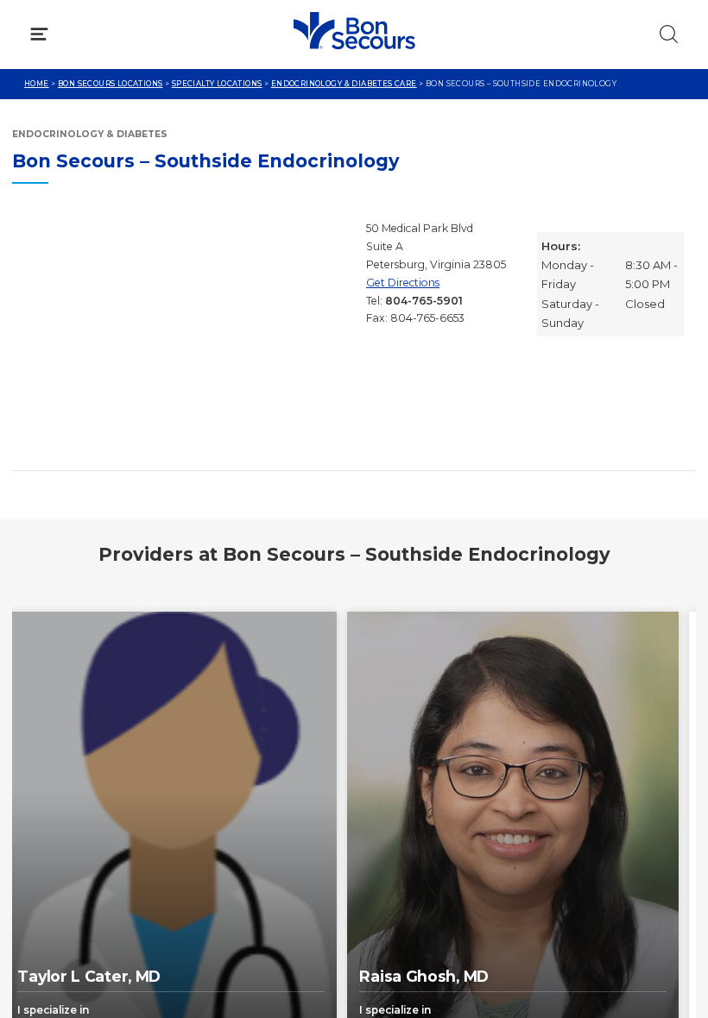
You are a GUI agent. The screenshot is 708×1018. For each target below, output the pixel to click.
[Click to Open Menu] (39, 34)
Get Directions (402, 282)
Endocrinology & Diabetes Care (344, 83)
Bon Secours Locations (110, 83)
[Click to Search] (669, 34)
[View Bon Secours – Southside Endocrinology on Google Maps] (183, 339)
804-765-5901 (424, 300)
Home (36, 83)
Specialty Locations (217, 83)
